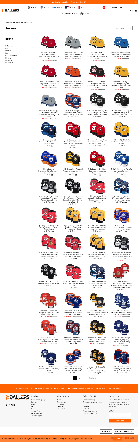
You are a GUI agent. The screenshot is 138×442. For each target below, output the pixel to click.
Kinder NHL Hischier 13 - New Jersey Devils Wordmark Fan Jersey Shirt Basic (49, 55)
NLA (82, 7)
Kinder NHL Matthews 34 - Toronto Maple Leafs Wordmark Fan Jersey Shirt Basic (49, 114)
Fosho (7, 53)
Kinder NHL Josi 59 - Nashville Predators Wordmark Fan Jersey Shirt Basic (97, 55)
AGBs (59, 400)
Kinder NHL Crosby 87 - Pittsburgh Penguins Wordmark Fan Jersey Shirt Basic (122, 85)
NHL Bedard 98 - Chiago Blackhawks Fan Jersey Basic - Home (97, 171)
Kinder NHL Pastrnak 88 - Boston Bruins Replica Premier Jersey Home (97, 340)
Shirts (33, 407)
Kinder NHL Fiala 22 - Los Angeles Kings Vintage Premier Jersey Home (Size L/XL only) (122, 255)
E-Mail (111, 411)
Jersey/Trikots (36, 411)
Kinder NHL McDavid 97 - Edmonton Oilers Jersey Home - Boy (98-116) (73, 369)
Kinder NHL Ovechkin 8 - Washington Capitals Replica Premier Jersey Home (48, 340)
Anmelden (120, 421)
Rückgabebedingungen (65, 409)
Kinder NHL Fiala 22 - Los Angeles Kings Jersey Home (48, 282)
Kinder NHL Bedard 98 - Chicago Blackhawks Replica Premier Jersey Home (48, 313)
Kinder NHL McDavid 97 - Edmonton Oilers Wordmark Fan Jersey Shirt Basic (73, 84)
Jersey (18, 22)
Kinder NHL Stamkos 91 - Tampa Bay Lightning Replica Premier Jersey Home (121, 341)
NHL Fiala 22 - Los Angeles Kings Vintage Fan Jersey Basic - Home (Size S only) (97, 113)
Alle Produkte (68, 13)
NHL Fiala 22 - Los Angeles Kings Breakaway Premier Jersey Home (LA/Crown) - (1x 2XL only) (73, 199)
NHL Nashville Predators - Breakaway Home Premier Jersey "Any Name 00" (97, 227)
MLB (71, 7)
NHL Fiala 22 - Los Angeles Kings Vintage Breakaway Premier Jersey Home (49, 198)
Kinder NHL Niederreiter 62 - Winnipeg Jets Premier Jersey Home (97, 283)
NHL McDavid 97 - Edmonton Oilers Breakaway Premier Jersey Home (121, 227)
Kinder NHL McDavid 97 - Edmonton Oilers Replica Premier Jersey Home (73, 313)
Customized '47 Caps (38, 400)
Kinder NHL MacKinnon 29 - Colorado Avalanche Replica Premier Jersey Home (73, 340)
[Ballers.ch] (10, 10)
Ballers (118, 7)
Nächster (92, 378)
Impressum (61, 404)
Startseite (8, 22)
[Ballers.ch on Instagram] (12, 405)
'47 (6, 43)
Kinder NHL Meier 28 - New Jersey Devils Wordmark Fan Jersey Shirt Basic (48, 84)
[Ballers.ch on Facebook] (9, 405)
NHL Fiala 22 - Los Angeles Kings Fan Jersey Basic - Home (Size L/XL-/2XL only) (121, 113)
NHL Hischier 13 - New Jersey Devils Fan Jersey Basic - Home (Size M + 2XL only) (73, 143)
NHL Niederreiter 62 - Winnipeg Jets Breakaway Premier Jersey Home (121, 198)
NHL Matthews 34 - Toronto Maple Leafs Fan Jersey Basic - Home (121, 171)
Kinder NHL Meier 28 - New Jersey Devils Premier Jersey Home (73, 283)
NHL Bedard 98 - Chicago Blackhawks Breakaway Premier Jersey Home (48, 254)
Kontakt (87, 13)
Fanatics (8, 51)
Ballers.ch (9, 46)
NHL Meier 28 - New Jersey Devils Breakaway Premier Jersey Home (48, 227)
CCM (7, 48)
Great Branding (11, 56)
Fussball (93, 7)
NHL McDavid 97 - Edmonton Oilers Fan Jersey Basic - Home (48, 171)
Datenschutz (61, 402)
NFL (45, 7)
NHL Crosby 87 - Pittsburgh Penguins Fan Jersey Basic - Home (73, 171)
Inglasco (8, 60)
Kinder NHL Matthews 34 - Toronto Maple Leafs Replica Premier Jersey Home (121, 312)
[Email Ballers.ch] (7, 405)
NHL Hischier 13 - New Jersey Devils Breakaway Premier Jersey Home (97, 198)
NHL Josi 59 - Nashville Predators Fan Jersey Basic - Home (121, 142)
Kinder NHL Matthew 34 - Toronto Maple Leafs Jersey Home (48, 369)
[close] (136, 2)
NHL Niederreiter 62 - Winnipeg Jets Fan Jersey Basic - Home (48, 142)
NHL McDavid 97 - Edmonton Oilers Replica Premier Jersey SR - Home (73, 113)
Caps (33, 404)
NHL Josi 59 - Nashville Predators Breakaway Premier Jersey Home (73, 227)
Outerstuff (9, 63)
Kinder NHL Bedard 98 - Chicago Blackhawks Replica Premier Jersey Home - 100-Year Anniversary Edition (121, 284)
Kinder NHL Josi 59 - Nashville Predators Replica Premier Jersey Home (97, 254)
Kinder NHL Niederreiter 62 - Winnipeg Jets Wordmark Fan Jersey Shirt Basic (121, 54)
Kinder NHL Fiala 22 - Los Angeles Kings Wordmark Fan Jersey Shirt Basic (73, 55)
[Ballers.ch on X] (14, 405)
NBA (58, 7)
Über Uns (60, 407)
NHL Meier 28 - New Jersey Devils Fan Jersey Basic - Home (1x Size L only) (97, 142)
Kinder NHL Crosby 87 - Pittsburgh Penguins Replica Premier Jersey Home (97, 312)
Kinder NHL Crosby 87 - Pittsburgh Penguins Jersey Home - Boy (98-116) (97, 369)
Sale (107, 7)
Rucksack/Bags (36, 413)
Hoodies (34, 409)
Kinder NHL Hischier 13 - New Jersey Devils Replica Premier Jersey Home (73, 254)
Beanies (34, 402)
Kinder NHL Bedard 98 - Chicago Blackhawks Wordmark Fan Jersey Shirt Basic (97, 85)
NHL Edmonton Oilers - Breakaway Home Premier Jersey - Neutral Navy (121, 369)
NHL (32, 7)
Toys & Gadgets (36, 416)
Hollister (8, 58)
